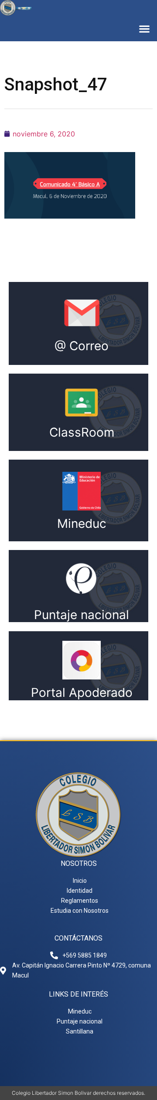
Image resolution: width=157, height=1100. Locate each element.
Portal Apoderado (82, 692)
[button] (144, 28)
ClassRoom (81, 432)
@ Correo (82, 345)
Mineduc (81, 523)
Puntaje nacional (81, 614)
